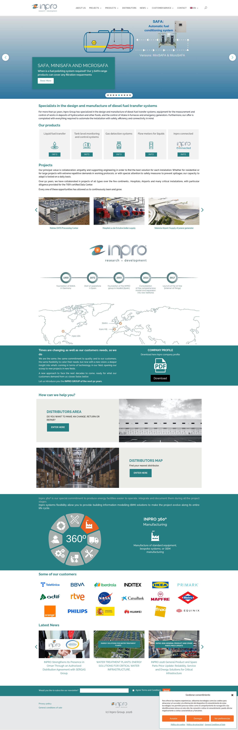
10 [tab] (138, 238)
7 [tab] (126, 238)
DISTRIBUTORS (129, 8)
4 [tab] (113, 238)
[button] (232, 695)
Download (160, 378)
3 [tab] (109, 238)
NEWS (143, 8)
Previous (36, 210)
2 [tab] (105, 238)
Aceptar (173, 718)
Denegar (198, 718)
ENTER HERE (58, 427)
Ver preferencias (222, 718)
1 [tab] (101, 238)
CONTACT (182, 8)
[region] (119, 57)
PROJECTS (94, 8)
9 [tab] (134, 238)
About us (81, 8)
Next (201, 210)
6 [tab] (122, 238)
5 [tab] (118, 238)
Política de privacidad (195, 725)
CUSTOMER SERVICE (161, 8)
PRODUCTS (110, 8)
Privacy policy (45, 704)
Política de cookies (178, 725)
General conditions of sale (50, 708)
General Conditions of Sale (215, 725)
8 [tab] (130, 238)
